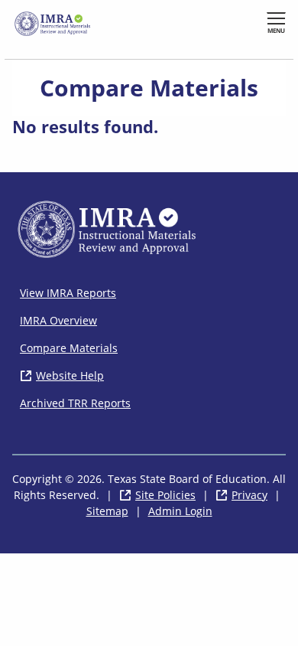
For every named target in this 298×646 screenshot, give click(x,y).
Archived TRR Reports (75, 403)
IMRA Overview (58, 320)
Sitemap (107, 511)
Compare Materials (69, 348)
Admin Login (180, 511)
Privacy (249, 495)
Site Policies (165, 495)
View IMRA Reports (68, 292)
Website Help (70, 375)
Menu (276, 30)
